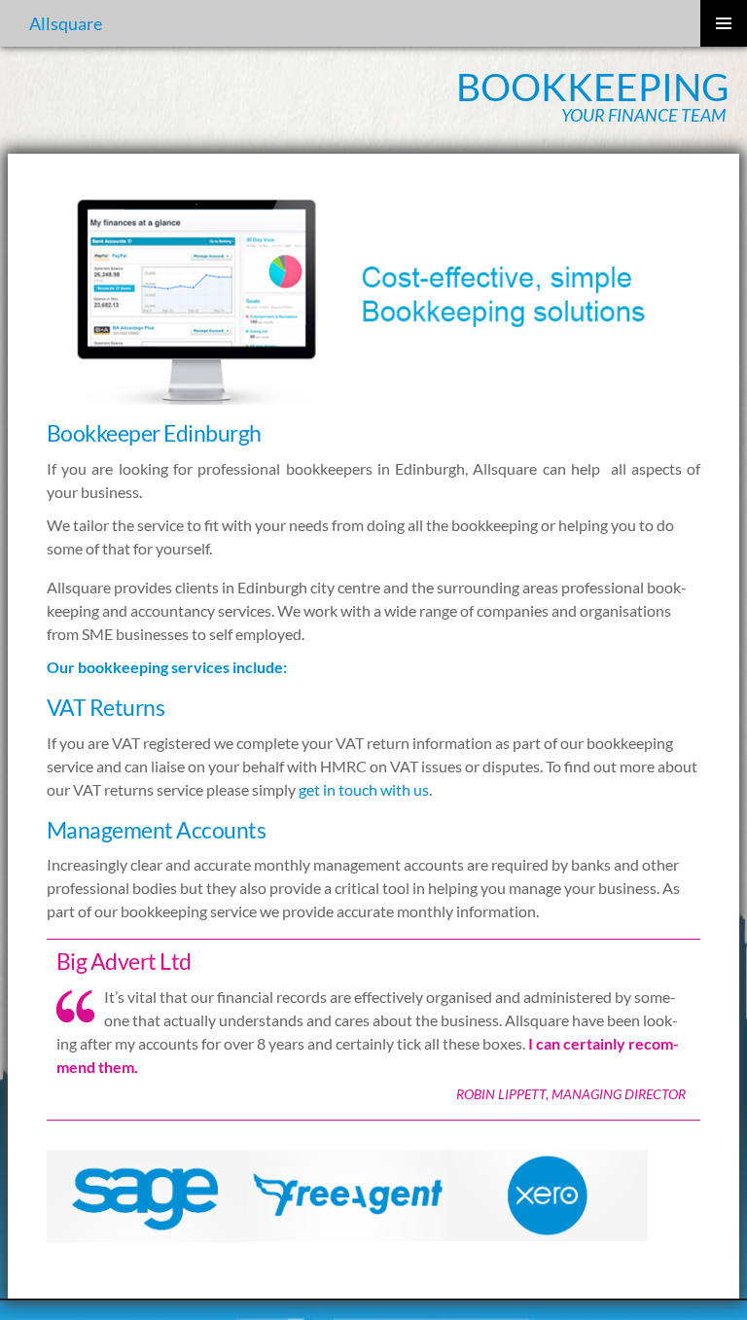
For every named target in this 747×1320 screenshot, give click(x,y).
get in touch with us (364, 789)
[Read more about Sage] (147, 1193)
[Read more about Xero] (547, 1193)
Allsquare (65, 23)
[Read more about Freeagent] (347, 1193)
